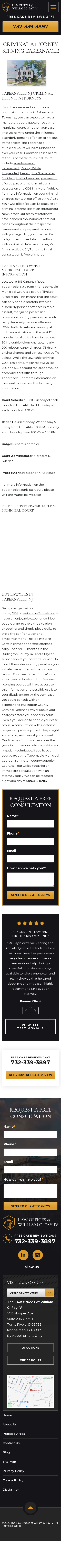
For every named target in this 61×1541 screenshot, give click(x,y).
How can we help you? (26, 868)
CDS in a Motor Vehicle (41, 188)
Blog (6, 1452)
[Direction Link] (30, 1376)
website (35, 494)
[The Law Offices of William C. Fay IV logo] (20, 7)
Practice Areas (14, 1433)
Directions (30, 1347)
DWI (15, 613)
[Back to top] (30, 1507)
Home (7, 1415)
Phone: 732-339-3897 (24, 1330)
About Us (10, 1424)
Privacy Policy (13, 1471)
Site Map (9, 1461)
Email (11, 851)
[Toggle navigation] (53, 7)
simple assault (24, 163)
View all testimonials (30, 1027)
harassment (10, 168)
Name (12, 816)
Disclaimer (11, 1489)
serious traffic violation (39, 613)
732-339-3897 (30, 1062)
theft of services (28, 178)
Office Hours (30, 1360)
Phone (13, 833)
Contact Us (11, 1443)
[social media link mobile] (23, 1255)
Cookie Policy (13, 1480)
